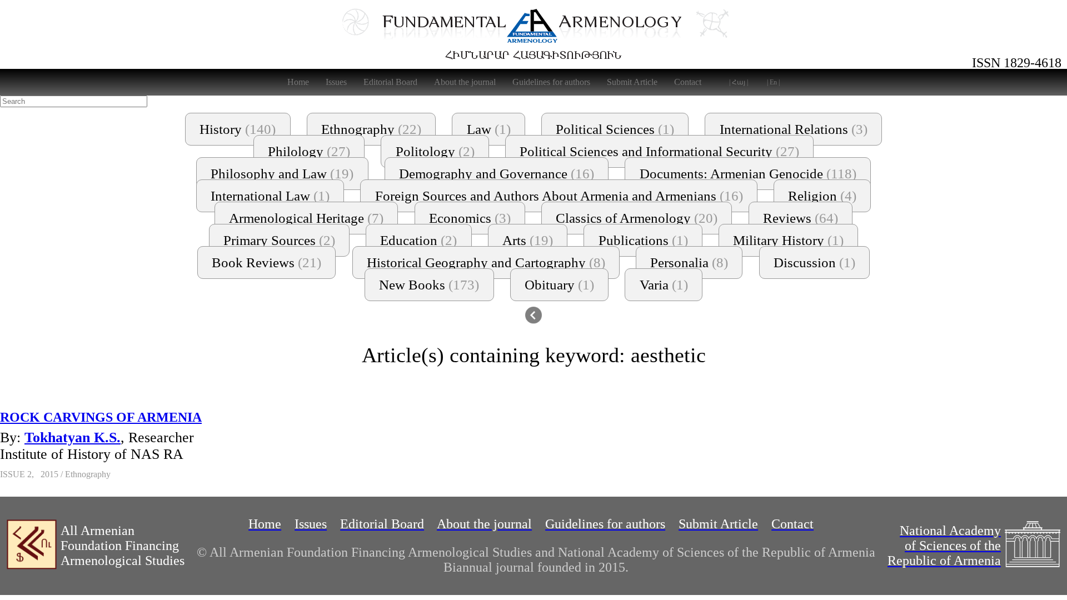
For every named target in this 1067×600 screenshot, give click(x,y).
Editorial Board (390, 82)
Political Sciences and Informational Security (659, 151)
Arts (527, 240)
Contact (687, 82)
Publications (643, 240)
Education (418, 240)
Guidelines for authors (551, 82)
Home (298, 82)
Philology (309, 151)
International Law (270, 195)
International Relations (793, 129)
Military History (788, 240)
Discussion (814, 262)
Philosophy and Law (282, 173)
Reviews (800, 218)
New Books (429, 284)
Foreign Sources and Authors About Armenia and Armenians (559, 195)
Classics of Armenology (636, 218)
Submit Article (632, 82)
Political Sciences (615, 129)
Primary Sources (279, 240)
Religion (822, 195)
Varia (664, 284)
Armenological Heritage (306, 218)
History (238, 129)
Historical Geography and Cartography (486, 262)
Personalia (689, 262)
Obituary (559, 284)
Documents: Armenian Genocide (748, 173)
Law (489, 129)
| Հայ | (738, 82)
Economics (470, 218)
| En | (773, 82)
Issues (336, 82)
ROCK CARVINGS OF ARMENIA (101, 417)
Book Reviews (266, 262)
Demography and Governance (496, 173)
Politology (435, 151)
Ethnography (371, 129)
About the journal (465, 82)
